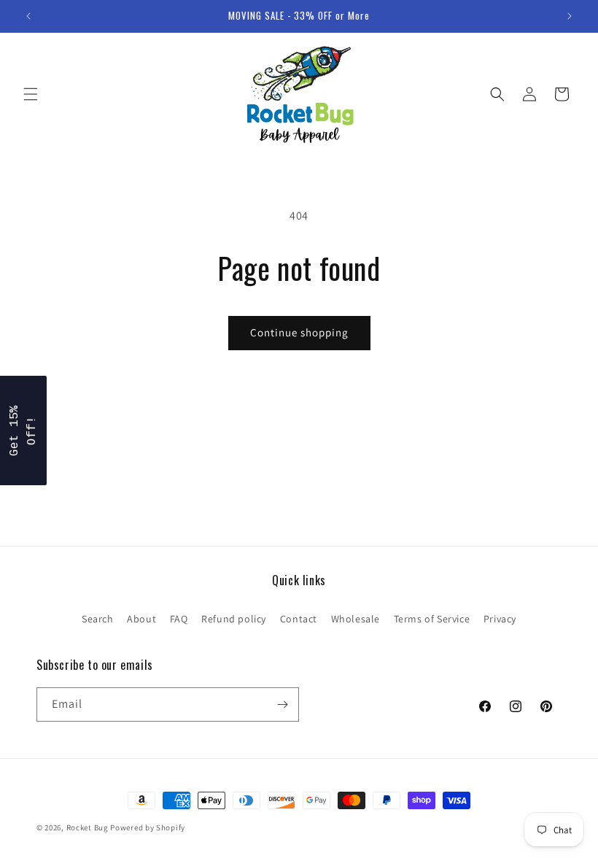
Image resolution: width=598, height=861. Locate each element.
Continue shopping (299, 332)
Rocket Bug (87, 827)
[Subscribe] (282, 704)
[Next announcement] (570, 16)
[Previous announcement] (28, 16)
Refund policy (233, 618)
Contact (298, 618)
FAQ (179, 618)
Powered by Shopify (147, 827)
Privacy (500, 618)
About (141, 618)
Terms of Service (432, 618)
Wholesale (355, 618)
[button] (31, 94)
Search (98, 618)
